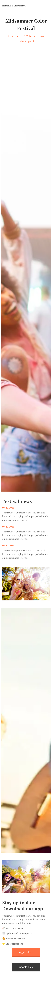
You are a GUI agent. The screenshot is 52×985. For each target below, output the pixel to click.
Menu (47, 5)
